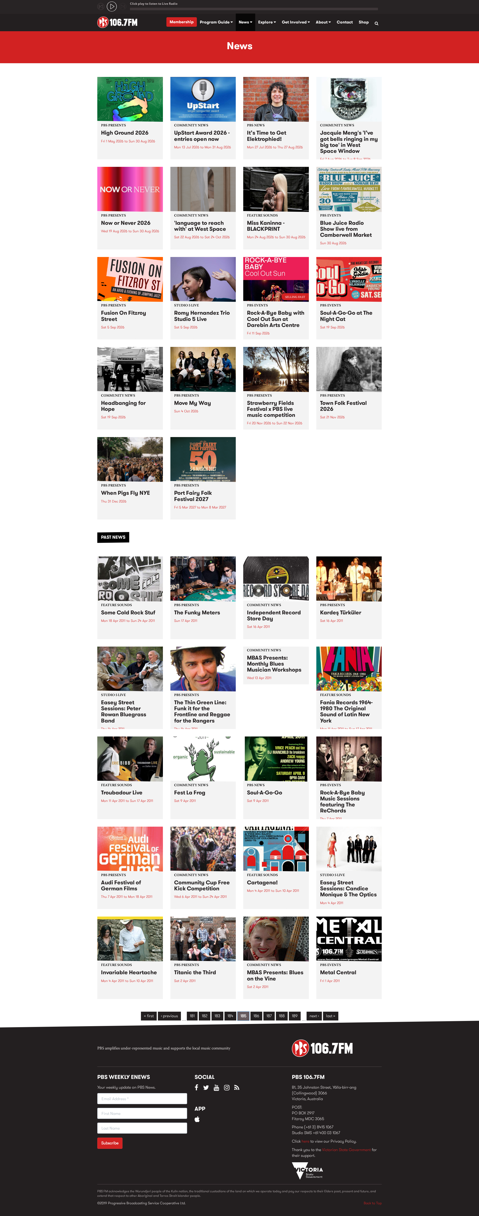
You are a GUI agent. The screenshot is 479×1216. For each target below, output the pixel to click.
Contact (345, 22)
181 (192, 1016)
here (305, 1141)
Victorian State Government (346, 1150)
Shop (364, 22)
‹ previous (169, 1016)
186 (256, 1016)
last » (330, 1016)
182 (204, 1016)
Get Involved (295, 22)
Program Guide (215, 22)
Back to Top (373, 1203)
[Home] (119, 22)
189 (295, 1016)
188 (282, 1016)
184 (230, 1016)
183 (217, 1016)
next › (314, 1016)
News (244, 22)
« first (149, 1016)
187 (269, 1016)
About (322, 22)
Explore (266, 22)
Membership (182, 22)
